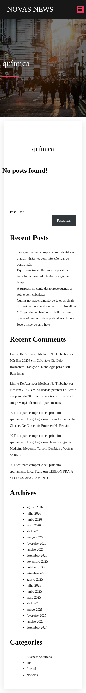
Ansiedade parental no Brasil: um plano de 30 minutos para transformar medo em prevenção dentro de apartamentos (43, 396)
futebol (31, 669)
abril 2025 (33, 603)
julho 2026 (34, 513)
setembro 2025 (36, 573)
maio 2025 (34, 597)
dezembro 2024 (37, 627)
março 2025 (35, 609)
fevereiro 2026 (36, 543)
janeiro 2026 (35, 549)
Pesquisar (17, 212)
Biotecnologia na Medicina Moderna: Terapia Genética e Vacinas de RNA (41, 448)
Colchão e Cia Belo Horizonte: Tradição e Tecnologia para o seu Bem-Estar (40, 367)
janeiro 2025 (35, 621)
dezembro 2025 (37, 555)
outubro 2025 (36, 567)
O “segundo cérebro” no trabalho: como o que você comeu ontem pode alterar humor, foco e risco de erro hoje (46, 318)
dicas (30, 663)
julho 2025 (34, 585)
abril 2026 (33, 531)
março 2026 (35, 537)
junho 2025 (34, 591)
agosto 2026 (35, 507)
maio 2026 (34, 525)
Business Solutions (39, 657)
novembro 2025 (37, 561)
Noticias (32, 675)
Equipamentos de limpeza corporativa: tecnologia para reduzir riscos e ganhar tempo (43, 276)
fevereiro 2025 (36, 615)
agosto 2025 (35, 579)
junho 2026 (34, 519)
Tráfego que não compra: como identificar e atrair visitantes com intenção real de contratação (45, 258)
